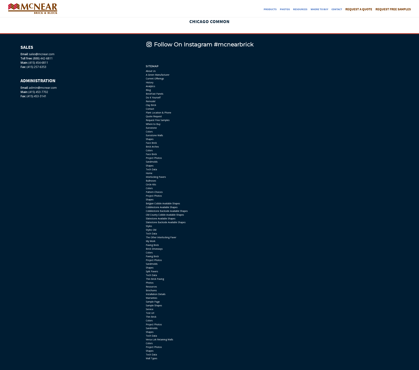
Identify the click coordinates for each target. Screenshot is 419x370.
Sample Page (153, 301)
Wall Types (151, 358)
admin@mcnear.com (42, 88)
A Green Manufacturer (157, 74)
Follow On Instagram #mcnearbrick (204, 44)
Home (149, 173)
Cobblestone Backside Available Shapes (167, 211)
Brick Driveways (154, 248)
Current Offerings (155, 78)
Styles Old (151, 229)
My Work (150, 241)
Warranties (151, 297)
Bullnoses (151, 180)
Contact (150, 108)
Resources (151, 286)
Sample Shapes (154, 305)
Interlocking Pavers (156, 176)
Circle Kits (151, 184)
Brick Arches (152, 146)
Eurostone (151, 127)
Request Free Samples (158, 120)
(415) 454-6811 (38, 63)
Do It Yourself (153, 97)
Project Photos (154, 157)
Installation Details (155, 294)
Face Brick (151, 142)
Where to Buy (153, 124)
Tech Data (151, 169)
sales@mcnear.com (41, 54)
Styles (149, 226)
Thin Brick (151, 316)
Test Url (150, 312)
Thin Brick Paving (155, 278)
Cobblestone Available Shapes (162, 207)
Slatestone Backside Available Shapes (166, 222)
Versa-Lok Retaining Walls (159, 339)
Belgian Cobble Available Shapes (163, 203)
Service (149, 309)
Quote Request (154, 116)
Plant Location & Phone (158, 112)
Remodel (150, 101)
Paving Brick (152, 245)
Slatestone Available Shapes (160, 218)
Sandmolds (152, 161)
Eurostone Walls (154, 135)
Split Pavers (152, 271)
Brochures (151, 290)
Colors (149, 131)
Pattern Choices (154, 192)
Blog (148, 90)
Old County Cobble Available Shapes (165, 214)
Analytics (150, 86)
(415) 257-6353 (36, 67)
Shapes (150, 139)
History (149, 82)
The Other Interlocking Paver (161, 237)
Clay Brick (151, 105)
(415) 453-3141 (36, 96)
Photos (150, 282)
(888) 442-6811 (43, 58)
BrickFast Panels (154, 93)
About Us (151, 71)
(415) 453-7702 (38, 92)
